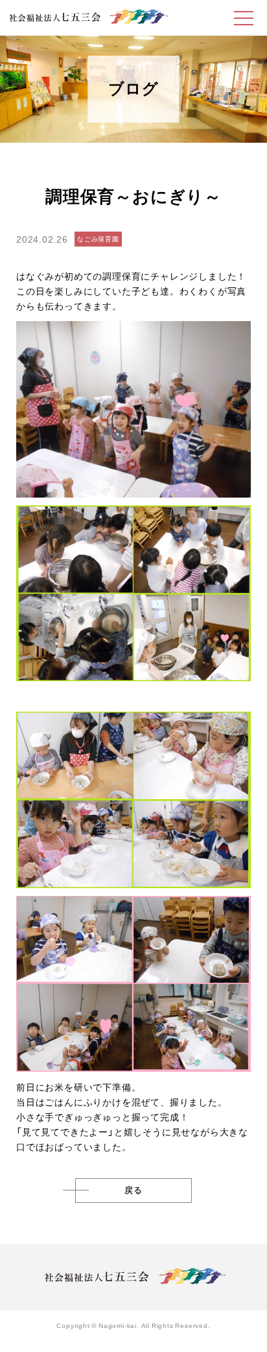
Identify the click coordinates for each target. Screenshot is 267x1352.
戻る (133, 1190)
